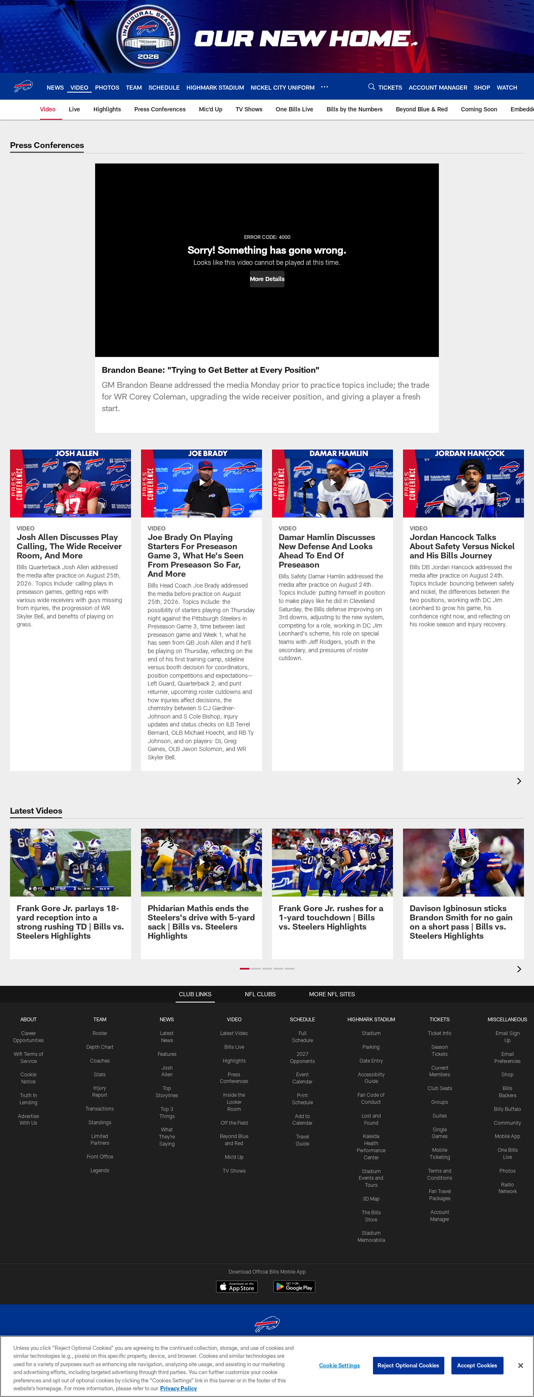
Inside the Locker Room (234, 1102)
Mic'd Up (234, 1157)
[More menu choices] (324, 86)
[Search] (371, 86)
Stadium (371, 1033)
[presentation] (520, 782)
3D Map (371, 1198)
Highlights (234, 1060)
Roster (100, 1033)
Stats (100, 1074)
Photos (507, 1170)
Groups (439, 1102)
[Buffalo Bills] (267, 1325)
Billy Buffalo (507, 1109)
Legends (100, 1170)
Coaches (100, 1060)
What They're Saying (167, 1136)
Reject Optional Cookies (409, 1365)
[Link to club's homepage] (23, 86)
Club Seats (440, 1088)
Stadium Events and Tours (371, 1178)
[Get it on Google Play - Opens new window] (294, 1291)
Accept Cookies (477, 1365)
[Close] (520, 1366)
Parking (371, 1047)
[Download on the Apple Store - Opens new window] (237, 1288)
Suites (440, 1115)
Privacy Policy (178, 1388)
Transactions (100, 1108)
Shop (507, 1074)
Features (167, 1054)
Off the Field (234, 1123)
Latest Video (234, 1033)
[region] (267, 1366)
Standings (99, 1122)
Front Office (100, 1156)
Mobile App (507, 1136)
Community (507, 1123)
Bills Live (234, 1047)
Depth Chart (99, 1047)
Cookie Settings (339, 1365)
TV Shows (234, 1170)
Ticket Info (439, 1033)
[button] (267, 279)
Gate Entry (371, 1060)
